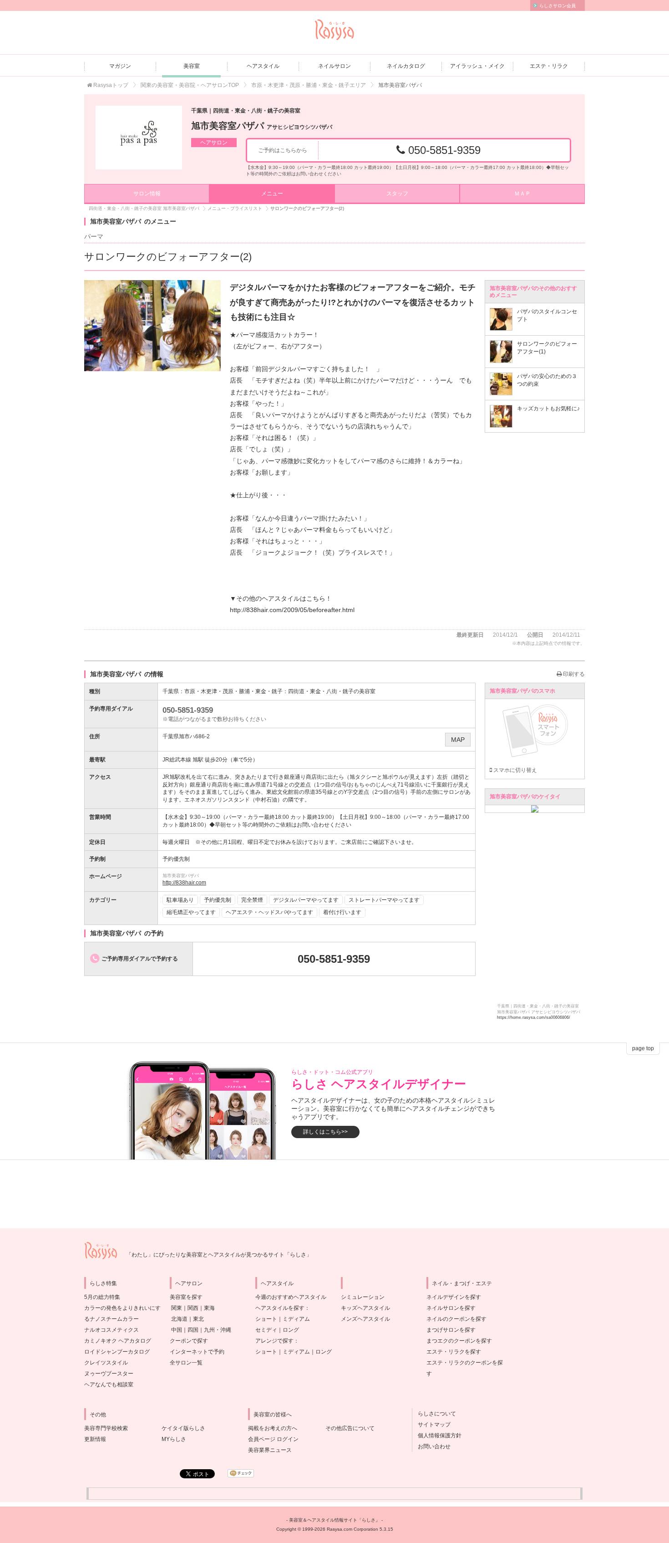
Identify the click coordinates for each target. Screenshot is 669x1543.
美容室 (191, 66)
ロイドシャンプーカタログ (117, 1352)
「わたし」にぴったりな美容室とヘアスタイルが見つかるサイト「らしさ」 (219, 1255)
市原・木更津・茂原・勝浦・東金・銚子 (233, 691)
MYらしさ (174, 1439)
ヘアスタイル (263, 66)
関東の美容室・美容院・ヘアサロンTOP (190, 85)
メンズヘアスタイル (365, 1319)
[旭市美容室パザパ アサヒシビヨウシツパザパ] (138, 137)
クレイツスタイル (106, 1362)
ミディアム (296, 1319)
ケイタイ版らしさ (183, 1428)
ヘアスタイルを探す (279, 1308)
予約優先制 (217, 900)
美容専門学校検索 (106, 1428)
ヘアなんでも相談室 (108, 1384)
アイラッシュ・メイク (477, 66)
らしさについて (434, 1413)
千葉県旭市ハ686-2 (186, 736)
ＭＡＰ (522, 193)
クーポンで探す (189, 1341)
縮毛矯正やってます (191, 912)
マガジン (120, 66)
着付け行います (342, 912)
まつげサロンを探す (451, 1330)
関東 (176, 1308)
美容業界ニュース (270, 1450)
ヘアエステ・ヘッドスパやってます (269, 912)
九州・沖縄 (217, 1330)
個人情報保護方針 (436, 1435)
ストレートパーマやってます (384, 900)
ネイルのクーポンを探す (456, 1319)
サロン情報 (147, 193)
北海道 (179, 1319)
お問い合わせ (431, 1446)
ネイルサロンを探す (451, 1308)
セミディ (266, 1330)
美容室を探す (186, 1297)
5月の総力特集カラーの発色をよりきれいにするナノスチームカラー (122, 1308)
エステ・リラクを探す (453, 1352)
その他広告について (350, 1428)
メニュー (272, 193)
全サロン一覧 (186, 1362)
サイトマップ (431, 1424)
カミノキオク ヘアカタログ (117, 1341)
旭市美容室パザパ (261, 126)
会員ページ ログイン (273, 1439)
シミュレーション (363, 1297)
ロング (291, 1330)
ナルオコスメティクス (111, 1330)
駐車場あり (180, 900)
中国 (176, 1330)
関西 (193, 1308)
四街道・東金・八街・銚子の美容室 (331, 691)
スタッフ (397, 193)
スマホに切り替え (514, 770)
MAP (458, 739)
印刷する (573, 674)
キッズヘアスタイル (365, 1308)
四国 (193, 1330)
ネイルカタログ (406, 66)
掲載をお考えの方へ (272, 1428)
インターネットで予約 (197, 1352)
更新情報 (95, 1439)
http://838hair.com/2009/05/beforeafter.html (292, 609)
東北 (198, 1319)
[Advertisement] (334, 1194)
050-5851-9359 (443, 150)
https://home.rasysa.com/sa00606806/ (533, 1017)
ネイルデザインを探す (453, 1297)
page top (643, 1048)
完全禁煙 (252, 900)
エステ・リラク (549, 66)
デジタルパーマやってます (306, 900)
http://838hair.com (184, 882)
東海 (209, 1308)
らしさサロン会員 (557, 5)
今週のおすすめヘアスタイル (290, 1297)
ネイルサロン (334, 66)
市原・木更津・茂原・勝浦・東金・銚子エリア (308, 85)
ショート (266, 1319)
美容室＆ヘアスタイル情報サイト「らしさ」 (334, 1520)
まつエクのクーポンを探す (459, 1341)
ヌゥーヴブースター (108, 1373)
